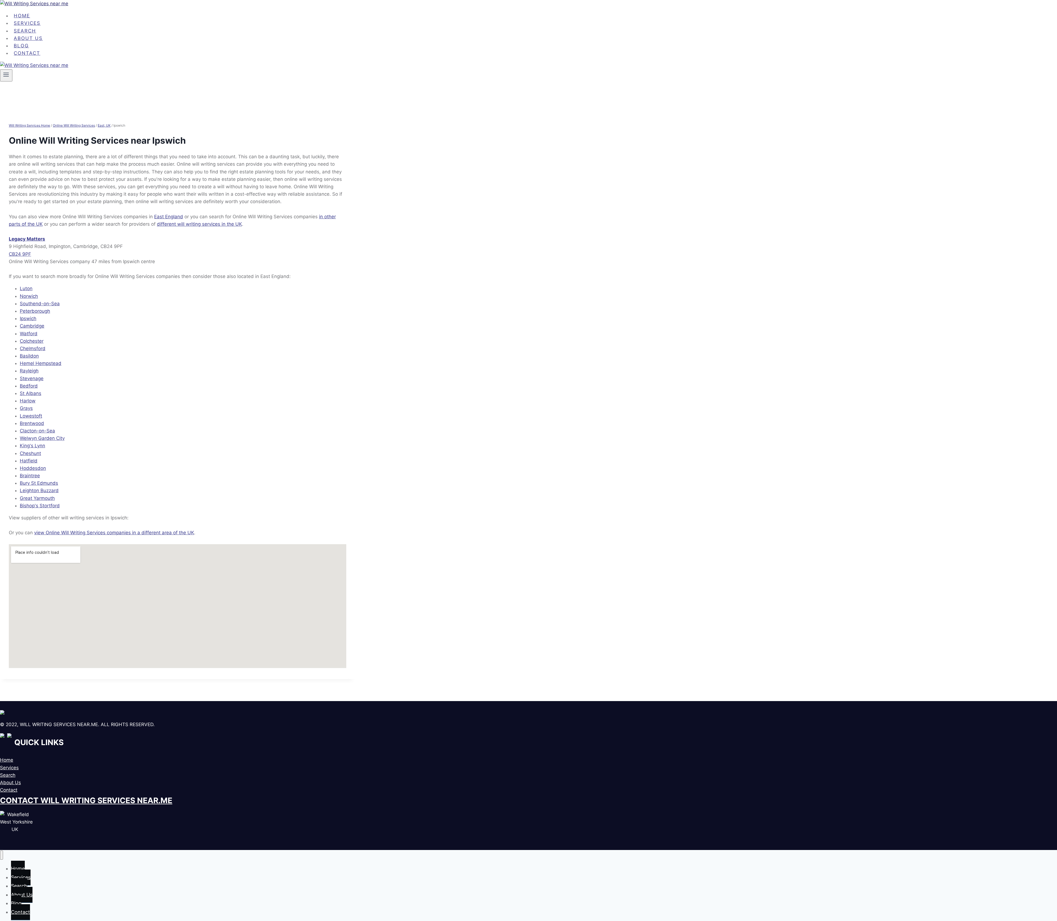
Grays (26, 408)
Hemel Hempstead (40, 363)
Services (9, 767)
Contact (27, 53)
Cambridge (32, 326)
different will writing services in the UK (199, 224)
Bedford (29, 386)
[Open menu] (6, 75)
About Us (10, 782)
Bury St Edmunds (39, 483)
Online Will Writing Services (74, 125)
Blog (16, 903)
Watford (28, 333)
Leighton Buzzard (39, 490)
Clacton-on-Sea (37, 431)
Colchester (31, 341)
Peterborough (35, 311)
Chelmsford (32, 348)
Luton (26, 288)
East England (168, 216)
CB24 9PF (20, 254)
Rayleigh (29, 371)
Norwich (29, 296)
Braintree (30, 475)
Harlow (28, 401)
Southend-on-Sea (40, 303)
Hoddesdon (33, 468)
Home (6, 760)
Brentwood (32, 423)
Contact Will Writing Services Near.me (86, 800)
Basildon (29, 356)
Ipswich (28, 318)
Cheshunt (30, 453)
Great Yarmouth (37, 498)
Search (7, 775)
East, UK (104, 125)
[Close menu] (1, 855)
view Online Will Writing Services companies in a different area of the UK (114, 532)
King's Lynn (32, 445)
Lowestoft (31, 416)
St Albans (30, 393)
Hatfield (28, 461)
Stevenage (31, 378)
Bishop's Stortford (40, 505)
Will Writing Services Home (29, 125)
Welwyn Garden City (42, 438)
